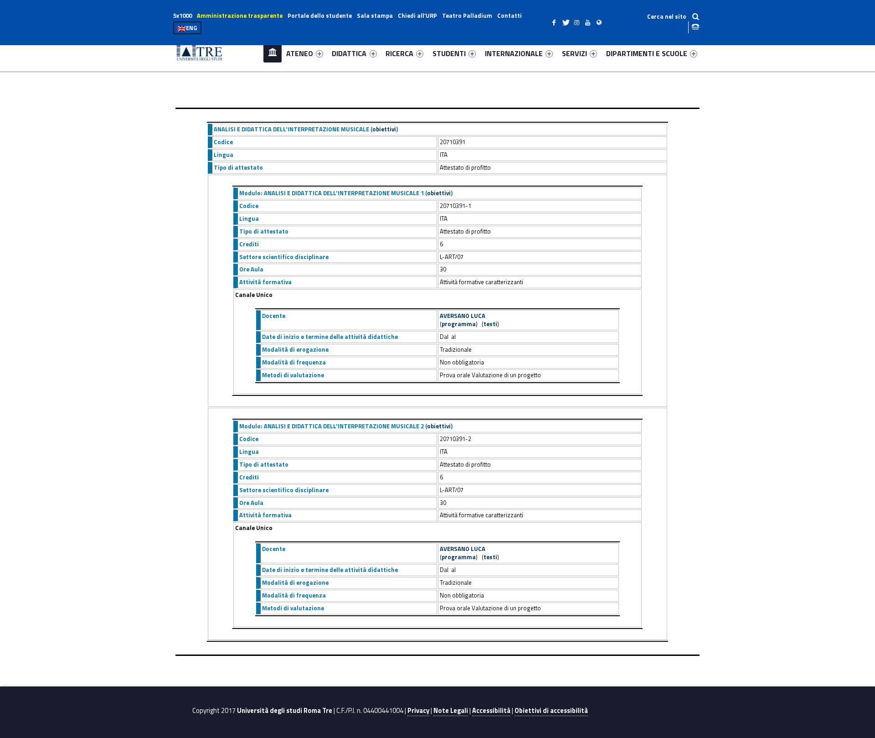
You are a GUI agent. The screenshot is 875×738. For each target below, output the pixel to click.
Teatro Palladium (467, 15)
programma (459, 323)
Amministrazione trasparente (240, 15)
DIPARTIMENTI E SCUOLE (646, 53)
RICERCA (399, 53)
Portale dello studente (320, 15)
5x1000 (182, 15)
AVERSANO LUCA (462, 315)
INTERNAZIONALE (514, 53)
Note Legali (450, 711)
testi (490, 323)
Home (272, 53)
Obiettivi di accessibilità (551, 711)
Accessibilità (491, 711)
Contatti (509, 15)
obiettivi (384, 129)
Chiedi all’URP (417, 15)
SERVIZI (574, 53)
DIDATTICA (349, 53)
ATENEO (299, 53)
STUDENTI (449, 53)
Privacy (418, 711)
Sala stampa (375, 15)
